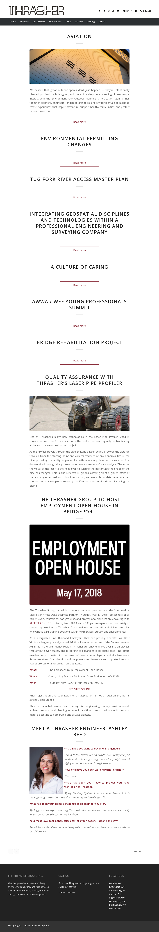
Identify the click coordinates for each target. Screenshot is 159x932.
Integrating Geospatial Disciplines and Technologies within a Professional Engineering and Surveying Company (79, 223)
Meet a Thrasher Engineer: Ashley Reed (79, 731)
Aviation (79, 36)
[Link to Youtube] (118, 10)
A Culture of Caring (79, 267)
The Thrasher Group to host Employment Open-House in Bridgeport (79, 505)
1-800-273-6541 (66, 892)
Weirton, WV (115, 908)
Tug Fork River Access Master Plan (79, 179)
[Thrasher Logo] (36, 11)
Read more (79, 122)
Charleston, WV (117, 897)
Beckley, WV (115, 883)
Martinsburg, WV (117, 904)
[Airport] (79, 66)
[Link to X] (113, 10)
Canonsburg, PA (117, 890)
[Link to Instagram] (108, 10)
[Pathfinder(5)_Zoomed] (79, 413)
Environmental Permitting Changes (79, 141)
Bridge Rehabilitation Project (80, 342)
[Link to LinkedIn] (104, 10)
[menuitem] (13, 21)
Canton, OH (115, 894)
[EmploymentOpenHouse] (79, 565)
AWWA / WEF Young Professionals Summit (79, 304)
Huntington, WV (117, 901)
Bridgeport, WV (116, 886)
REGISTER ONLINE (40, 623)
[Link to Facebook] (99, 10)
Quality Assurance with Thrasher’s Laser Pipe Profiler (79, 380)
